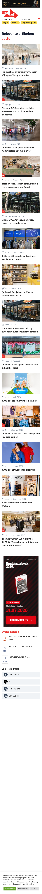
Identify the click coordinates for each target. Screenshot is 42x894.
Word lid (15, 22)
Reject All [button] (34, 889)
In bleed (8, 535)
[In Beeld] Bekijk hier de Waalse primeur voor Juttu (17, 294)
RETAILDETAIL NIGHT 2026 (20, 657)
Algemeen (9, 68)
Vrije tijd (8, 104)
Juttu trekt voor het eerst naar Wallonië (17, 504)
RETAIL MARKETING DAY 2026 (20, 646)
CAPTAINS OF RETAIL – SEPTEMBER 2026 (23, 637)
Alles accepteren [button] (10, 889)
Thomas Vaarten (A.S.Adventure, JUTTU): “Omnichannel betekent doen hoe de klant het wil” (21, 542)
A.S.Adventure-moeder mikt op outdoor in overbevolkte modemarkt (20, 330)
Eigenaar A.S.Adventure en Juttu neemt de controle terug (18, 221)
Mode (7, 144)
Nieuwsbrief (26, 19)
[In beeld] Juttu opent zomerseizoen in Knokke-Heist (20, 366)
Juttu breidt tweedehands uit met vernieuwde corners (19, 257)
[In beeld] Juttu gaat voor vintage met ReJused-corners (21, 435)
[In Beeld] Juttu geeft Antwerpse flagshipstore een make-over (18, 149)
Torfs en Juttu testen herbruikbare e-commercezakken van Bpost (20, 185)
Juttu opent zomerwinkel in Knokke (19, 400)
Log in (5, 22)
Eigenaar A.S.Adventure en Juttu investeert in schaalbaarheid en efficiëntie (18, 111)
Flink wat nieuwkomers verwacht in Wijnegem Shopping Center (19, 73)
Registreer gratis (29, 22)
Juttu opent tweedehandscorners (18, 469)
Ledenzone (7, 19)
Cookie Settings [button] (23, 889)
